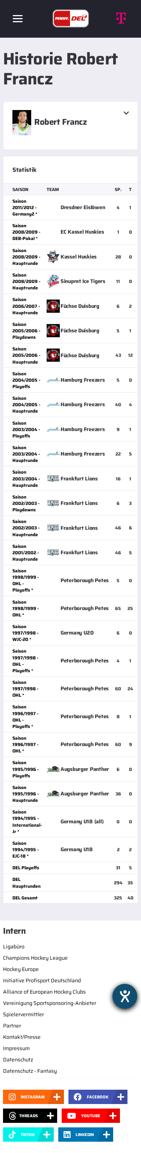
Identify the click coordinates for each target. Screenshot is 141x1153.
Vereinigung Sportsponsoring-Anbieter (49, 1003)
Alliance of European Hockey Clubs (44, 992)
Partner (12, 1025)
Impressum (16, 1048)
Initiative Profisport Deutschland (42, 980)
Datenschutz (18, 1059)
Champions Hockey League (35, 958)
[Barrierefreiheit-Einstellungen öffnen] (124, 996)
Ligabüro (13, 946)
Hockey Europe (21, 969)
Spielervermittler (23, 1014)
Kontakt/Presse (22, 1037)
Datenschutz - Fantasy (30, 1071)
